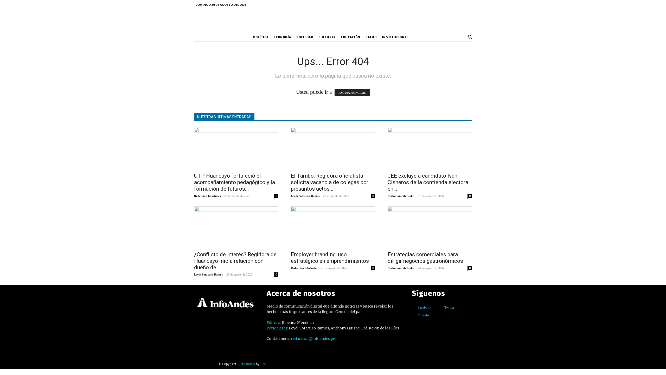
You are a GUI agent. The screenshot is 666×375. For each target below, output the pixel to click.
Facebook (424, 307)
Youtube (424, 315)
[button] (469, 36)
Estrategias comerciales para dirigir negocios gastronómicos (425, 257)
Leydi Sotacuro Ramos (305, 195)
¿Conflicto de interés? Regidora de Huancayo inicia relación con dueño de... (235, 261)
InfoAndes (247, 364)
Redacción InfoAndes (207, 195)
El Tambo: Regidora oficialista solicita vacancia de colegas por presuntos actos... (329, 182)
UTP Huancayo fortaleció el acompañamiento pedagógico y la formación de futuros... (234, 182)
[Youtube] (413, 315)
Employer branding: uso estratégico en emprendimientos (330, 257)
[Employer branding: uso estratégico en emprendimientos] (333, 227)
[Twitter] (440, 307)
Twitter (449, 307)
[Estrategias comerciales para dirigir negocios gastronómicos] (430, 227)
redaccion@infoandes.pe (313, 338)
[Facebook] (413, 307)
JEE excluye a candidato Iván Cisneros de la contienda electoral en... (429, 182)
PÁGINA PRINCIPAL (352, 92)
